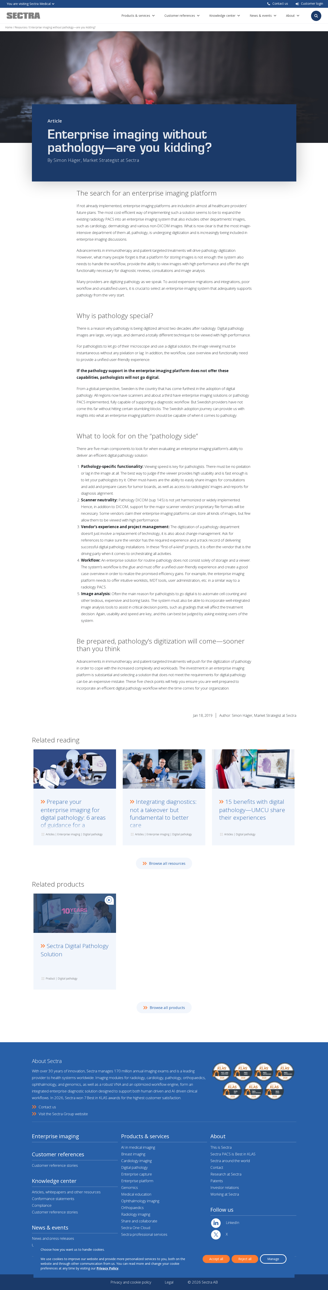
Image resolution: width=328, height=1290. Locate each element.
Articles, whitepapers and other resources (66, 1191)
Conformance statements (53, 1198)
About (290, 15)
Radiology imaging (135, 1214)
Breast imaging (133, 1154)
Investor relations (224, 1187)
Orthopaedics (132, 1207)
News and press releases (53, 1238)
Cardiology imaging (136, 1160)
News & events (261, 15)
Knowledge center (222, 15)
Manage (273, 1259)
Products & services (135, 15)
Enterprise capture (136, 1174)
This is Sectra (221, 1147)
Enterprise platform (137, 1180)
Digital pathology (134, 1167)
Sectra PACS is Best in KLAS (232, 1154)
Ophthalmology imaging (140, 1200)
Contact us (280, 3)
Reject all (244, 1259)
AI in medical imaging (138, 1147)
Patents (216, 1180)
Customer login (312, 3)
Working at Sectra (224, 1194)
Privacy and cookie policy (130, 1282)
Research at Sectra (225, 1174)
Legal (169, 1282)
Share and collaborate (139, 1220)
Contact (216, 1167)
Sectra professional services (144, 1234)
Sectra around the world (230, 1160)
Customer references (179, 15)
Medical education (136, 1194)
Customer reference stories (55, 1165)
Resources (21, 27)
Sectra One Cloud (135, 1227)
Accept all (216, 1259)
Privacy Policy (107, 1268)
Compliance (42, 1205)
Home (8, 27)
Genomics (129, 1187)
